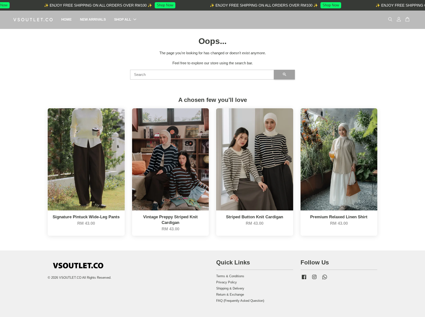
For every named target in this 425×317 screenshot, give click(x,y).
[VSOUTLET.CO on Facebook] (304, 279)
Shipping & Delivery (230, 288)
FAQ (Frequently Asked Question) (240, 301)
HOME (66, 19)
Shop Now (158, 5)
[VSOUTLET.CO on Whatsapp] (324, 279)
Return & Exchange (230, 294)
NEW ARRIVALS (93, 19)
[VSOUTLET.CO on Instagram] (314, 279)
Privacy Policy (226, 282)
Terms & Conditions (230, 276)
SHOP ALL (122, 19)
